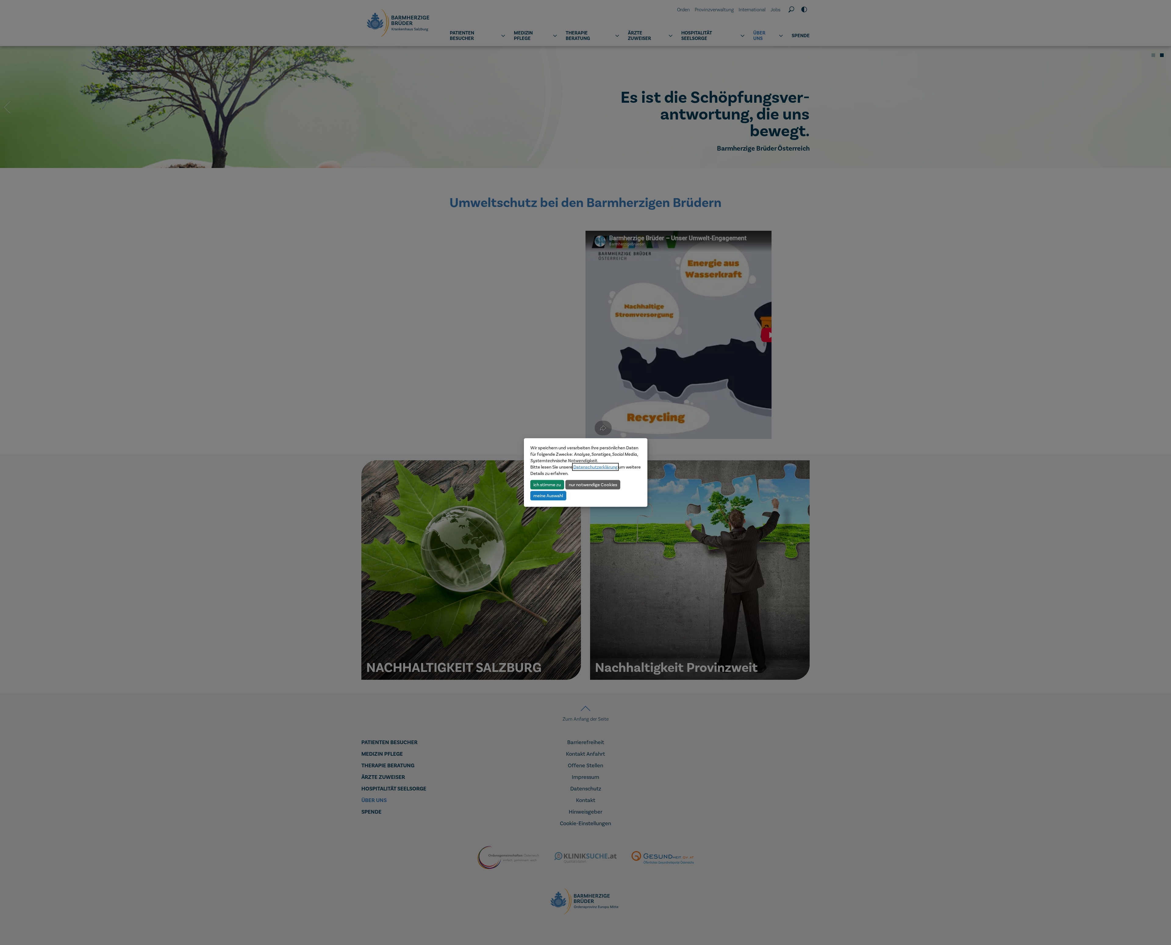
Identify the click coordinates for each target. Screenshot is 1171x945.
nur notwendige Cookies (593, 484)
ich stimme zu (547, 484)
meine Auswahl (548, 495)
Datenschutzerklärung (595, 467)
